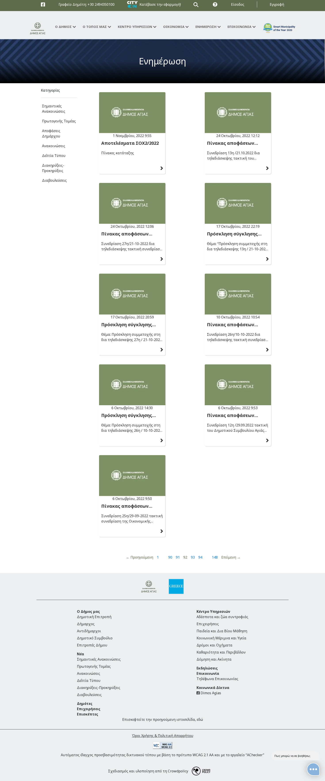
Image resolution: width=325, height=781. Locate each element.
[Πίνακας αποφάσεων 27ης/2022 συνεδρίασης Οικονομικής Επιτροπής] (132, 203)
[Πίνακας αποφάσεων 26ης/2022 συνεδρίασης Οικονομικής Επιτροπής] (238, 294)
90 (170, 557)
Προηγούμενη (139, 557)
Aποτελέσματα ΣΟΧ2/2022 (130, 143)
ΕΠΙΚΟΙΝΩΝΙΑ (239, 26)
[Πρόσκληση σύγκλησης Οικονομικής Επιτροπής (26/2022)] (132, 384)
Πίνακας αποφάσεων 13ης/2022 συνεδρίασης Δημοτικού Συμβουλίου (233, 143)
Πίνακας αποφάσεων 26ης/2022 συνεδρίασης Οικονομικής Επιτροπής (234, 324)
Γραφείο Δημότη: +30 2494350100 (87, 4)
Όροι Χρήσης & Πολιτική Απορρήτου (162, 735)
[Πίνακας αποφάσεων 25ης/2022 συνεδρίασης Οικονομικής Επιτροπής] (132, 475)
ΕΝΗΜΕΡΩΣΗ (205, 26)
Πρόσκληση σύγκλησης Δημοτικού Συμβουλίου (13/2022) (233, 234)
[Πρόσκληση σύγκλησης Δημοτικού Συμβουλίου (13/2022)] (238, 203)
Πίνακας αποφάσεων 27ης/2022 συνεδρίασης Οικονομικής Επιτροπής (129, 234)
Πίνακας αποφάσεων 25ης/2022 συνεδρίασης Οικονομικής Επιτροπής (129, 506)
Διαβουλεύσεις (54, 180)
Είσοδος (237, 4)
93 (193, 557)
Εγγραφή (277, 4)
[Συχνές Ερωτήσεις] (215, 4)
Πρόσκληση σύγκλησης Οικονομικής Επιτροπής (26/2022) (129, 415)
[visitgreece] (176, 586)
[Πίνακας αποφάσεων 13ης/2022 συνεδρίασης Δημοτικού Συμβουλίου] (238, 112)
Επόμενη (231, 557)
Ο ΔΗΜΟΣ (63, 26)
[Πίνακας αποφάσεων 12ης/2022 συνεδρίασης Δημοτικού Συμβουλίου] (238, 384)
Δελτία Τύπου (53, 155)
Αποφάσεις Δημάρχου (51, 133)
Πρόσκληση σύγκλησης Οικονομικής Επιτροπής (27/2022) (129, 324)
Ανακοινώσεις (53, 145)
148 (215, 557)
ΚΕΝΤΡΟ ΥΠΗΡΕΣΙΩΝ (135, 26)
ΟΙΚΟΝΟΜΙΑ (173, 26)
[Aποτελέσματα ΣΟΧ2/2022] (132, 112)
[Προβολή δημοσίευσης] (161, 168)
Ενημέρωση (162, 61)
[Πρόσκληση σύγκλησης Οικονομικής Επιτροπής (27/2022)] (132, 294)
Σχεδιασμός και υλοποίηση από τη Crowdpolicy (148, 771)
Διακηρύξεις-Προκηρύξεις (53, 168)
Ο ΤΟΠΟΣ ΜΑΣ (95, 26)
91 (178, 557)
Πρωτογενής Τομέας (59, 121)
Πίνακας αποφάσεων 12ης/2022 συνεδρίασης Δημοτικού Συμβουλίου (233, 415)
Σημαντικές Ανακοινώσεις (53, 109)
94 (200, 557)
